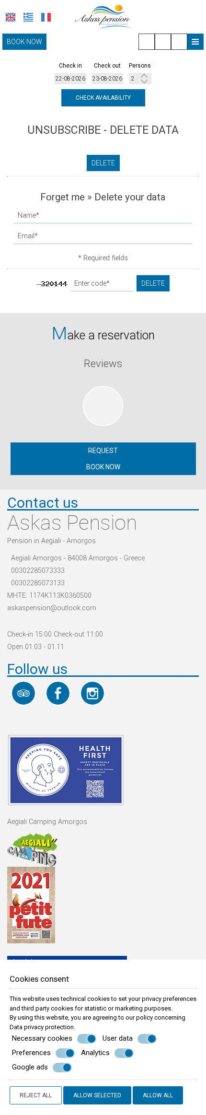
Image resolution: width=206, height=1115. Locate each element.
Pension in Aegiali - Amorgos (51, 541)
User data (118, 1038)
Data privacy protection (42, 1027)
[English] (10, 17)
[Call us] (146, 42)
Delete (103, 163)
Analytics (95, 1052)
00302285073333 (38, 571)
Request (103, 450)
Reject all (36, 1095)
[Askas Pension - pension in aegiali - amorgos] (103, 16)
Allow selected (97, 1095)
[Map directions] (179, 42)
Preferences (31, 1052)
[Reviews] (103, 429)
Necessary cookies (42, 1038)
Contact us (42, 502)
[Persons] (140, 78)
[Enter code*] (102, 286)
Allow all (158, 1095)
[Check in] (70, 78)
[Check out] (107, 78)
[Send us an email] (163, 42)
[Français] (46, 17)
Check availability (103, 97)
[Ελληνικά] (28, 17)
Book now (24, 42)
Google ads (30, 1067)
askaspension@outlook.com (51, 608)
